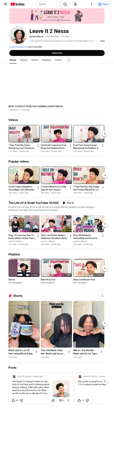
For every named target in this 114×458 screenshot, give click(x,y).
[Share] (53, 400)
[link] (40, 389)
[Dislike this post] (21, 400)
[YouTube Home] (17, 4)
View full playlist (15, 283)
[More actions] (38, 146)
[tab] (12, 60)
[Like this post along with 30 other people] (13, 400)
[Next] (105, 134)
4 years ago (38, 376)
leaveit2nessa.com (19, 47)
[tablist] (57, 60)
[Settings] (91, 4)
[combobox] (49, 4)
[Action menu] (68, 400)
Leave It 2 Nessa (15, 241)
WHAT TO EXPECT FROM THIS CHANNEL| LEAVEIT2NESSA (35, 106)
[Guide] (5, 4)
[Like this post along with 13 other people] (79, 400)
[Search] (65, 4)
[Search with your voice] (75, 4)
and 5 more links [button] (35, 47)
